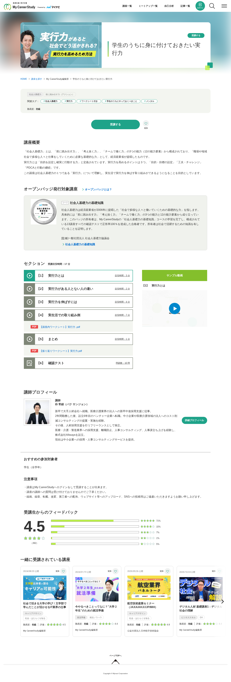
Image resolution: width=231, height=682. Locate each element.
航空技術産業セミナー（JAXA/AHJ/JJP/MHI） (142, 605)
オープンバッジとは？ (98, 189)
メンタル (150, 101)
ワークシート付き (90, 101)
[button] (222, 601)
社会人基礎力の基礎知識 (80, 244)
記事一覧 (185, 6)
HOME (23, 79)
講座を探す (36, 79)
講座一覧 (127, 6)
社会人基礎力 (51, 101)
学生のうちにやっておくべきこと (122, 101)
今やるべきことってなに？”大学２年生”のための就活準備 (96, 608)
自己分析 (169, 6)
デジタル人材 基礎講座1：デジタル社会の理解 (200, 608)
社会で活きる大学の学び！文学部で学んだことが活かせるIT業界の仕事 (44, 605)
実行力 (69, 101)
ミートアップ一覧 (148, 6)
